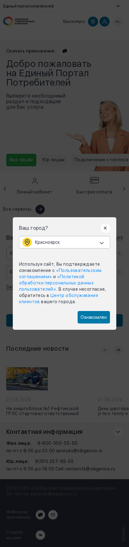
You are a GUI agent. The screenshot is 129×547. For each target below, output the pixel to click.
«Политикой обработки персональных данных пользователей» (56, 283)
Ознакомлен (93, 317)
